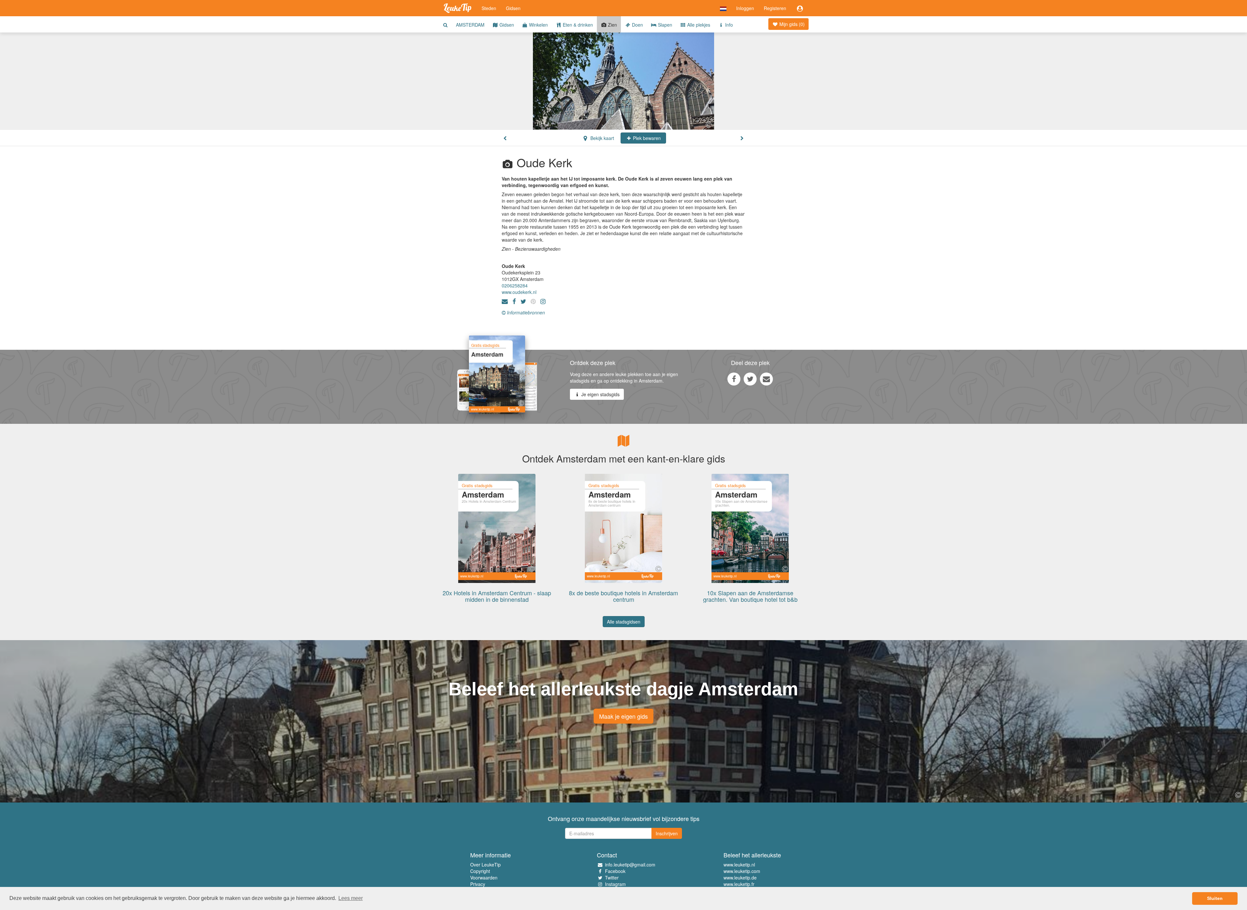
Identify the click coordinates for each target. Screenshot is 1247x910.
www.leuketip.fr (739, 884)
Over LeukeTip (485, 864)
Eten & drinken (577, 24)
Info (728, 24)
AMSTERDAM (470, 24)
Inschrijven (667, 833)
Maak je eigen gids (623, 716)
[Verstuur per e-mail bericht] (766, 378)
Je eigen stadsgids (600, 394)
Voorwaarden (484, 877)
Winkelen (538, 24)
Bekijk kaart (601, 138)
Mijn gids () (791, 24)
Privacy (477, 884)
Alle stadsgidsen (623, 621)
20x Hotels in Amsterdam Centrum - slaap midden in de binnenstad (497, 595)
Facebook (615, 871)
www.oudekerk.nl (519, 292)
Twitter (612, 877)
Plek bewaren (646, 138)
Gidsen (513, 8)
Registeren (775, 8)
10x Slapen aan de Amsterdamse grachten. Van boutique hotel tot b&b (750, 595)
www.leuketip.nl (739, 864)
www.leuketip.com (742, 871)
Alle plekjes (698, 24)
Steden (489, 8)
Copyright (480, 871)
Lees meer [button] (350, 898)
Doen (637, 24)
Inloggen (745, 8)
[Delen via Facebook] (733, 378)
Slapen (664, 24)
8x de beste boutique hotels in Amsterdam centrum (623, 595)
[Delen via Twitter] (750, 378)
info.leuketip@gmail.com (630, 864)
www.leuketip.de (740, 877)
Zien (612, 24)
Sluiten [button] (1215, 898)
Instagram (615, 884)
